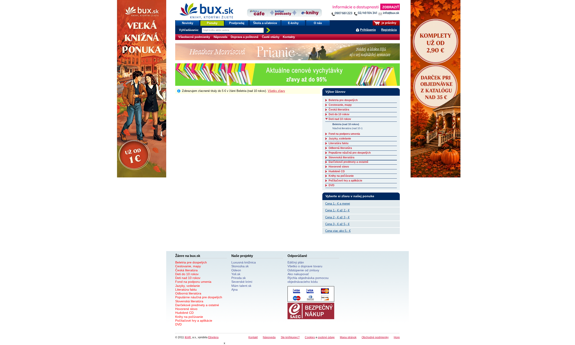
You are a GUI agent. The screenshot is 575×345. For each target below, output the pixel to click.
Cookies (310, 337)
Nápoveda (220, 37)
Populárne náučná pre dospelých (350, 152)
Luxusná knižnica (243, 262)
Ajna (234, 289)
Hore (397, 337)
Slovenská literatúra (341, 157)
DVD (331, 185)
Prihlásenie (368, 29)
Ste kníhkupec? (290, 337)
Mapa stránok (348, 337)
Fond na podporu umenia (344, 133)
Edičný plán (296, 262)
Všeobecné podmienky (194, 37)
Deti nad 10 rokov (340, 119)
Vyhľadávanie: (189, 30)
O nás (318, 23)
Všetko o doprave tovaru (305, 266)
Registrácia (389, 29)
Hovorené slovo (339, 166)
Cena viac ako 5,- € (338, 230)
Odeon (236, 270)
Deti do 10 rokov (339, 114)
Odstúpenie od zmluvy (303, 270)
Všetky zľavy (276, 91)
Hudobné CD (337, 171)
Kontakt (253, 337)
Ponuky (212, 23)
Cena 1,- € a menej (337, 203)
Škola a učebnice (265, 23)
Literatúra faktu (338, 143)
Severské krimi (241, 281)
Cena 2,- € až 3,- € (337, 217)
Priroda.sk (238, 278)
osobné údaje (326, 337)
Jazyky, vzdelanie (340, 138)
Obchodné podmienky (375, 337)
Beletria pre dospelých (343, 100)
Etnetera (213, 337)
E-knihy (293, 23)
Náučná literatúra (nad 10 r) (347, 128)
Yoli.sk (235, 274)
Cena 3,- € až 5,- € (337, 224)
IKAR (188, 337)
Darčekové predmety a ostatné (348, 162)
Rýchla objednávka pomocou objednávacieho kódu (308, 279)
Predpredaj (236, 23)
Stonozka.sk (240, 266)
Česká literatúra (339, 109)
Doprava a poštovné (244, 37)
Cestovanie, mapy (340, 104)
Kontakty (289, 37)
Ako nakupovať (298, 274)
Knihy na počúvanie (341, 175)
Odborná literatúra (340, 148)
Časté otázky (270, 37)
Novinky (187, 23)
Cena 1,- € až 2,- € (337, 210)
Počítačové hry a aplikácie (345, 180)
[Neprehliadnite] (365, 11)
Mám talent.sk (241, 286)
